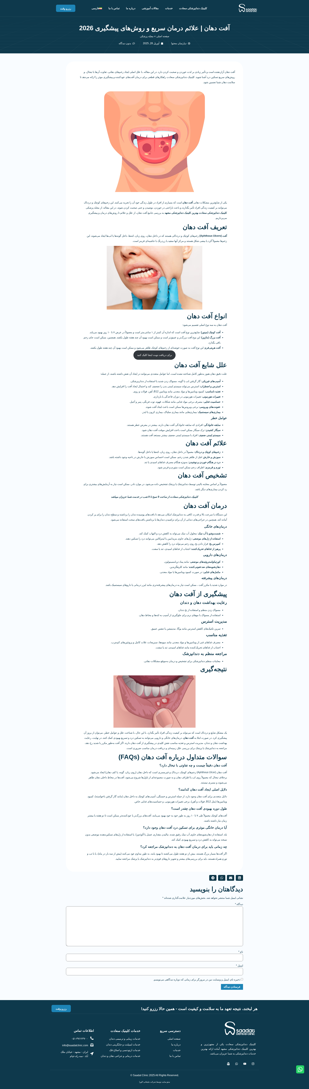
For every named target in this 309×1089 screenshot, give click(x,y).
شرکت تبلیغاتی (150, 1082)
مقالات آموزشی (150, 8)
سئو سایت (166, 1082)
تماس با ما (114, 8)
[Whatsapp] (236, 1064)
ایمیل (239, 965)
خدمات (169, 8)
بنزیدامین (172, 538)
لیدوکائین (160, 538)
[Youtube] (245, 1064)
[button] (239, 878)
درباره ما (130, 8)
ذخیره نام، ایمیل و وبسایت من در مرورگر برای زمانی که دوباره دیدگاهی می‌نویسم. (196, 979)
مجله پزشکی (147, 36)
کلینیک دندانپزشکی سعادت (193, 8)
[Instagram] (253, 1064)
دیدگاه (239, 904)
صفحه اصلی (162, 36)
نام (240, 951)
